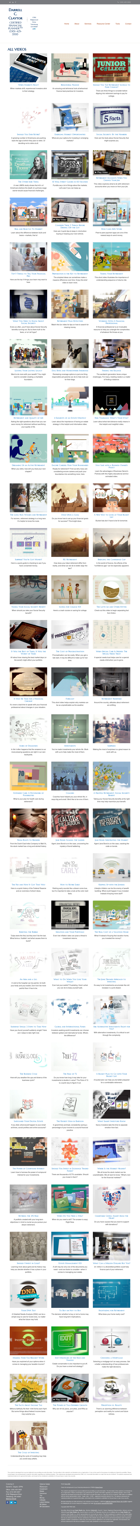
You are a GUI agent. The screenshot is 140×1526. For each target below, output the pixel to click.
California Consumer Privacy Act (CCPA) (116, 1501)
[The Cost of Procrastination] (70, 634)
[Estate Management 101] (70, 1246)
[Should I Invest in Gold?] (28, 1246)
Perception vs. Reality (111, 1405)
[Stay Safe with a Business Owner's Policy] (111, 448)
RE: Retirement (70, 559)
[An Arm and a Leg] (28, 962)
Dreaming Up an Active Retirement (28, 465)
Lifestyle (42, 1500)
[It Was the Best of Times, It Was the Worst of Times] (28, 634)
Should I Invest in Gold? (28, 1263)
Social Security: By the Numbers (111, 134)
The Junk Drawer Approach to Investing (111, 980)
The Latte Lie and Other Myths (112, 607)
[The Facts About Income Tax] (28, 1388)
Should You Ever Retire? (28, 134)
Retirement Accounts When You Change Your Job (111, 179)
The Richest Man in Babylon (70, 1121)
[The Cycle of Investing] (28, 1435)
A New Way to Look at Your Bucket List (111, 515)
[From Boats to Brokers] (28, 823)
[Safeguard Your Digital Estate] (28, 1104)
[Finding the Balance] (111, 353)
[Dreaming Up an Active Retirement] (28, 448)
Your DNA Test (28, 1310)
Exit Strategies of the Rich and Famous (70, 1359)
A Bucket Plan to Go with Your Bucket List (111, 1075)
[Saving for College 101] (70, 589)
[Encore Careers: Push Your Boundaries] (70, 448)
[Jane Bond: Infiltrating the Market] (111, 823)
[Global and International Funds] (70, 1009)
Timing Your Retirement (111, 273)
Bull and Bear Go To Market (28, 229)
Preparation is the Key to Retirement (70, 273)
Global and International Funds (70, 1026)
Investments (70, 745)
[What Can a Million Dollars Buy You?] (111, 1246)
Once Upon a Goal (70, 514)
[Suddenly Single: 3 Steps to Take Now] (28, 1009)
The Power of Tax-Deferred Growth (70, 1405)
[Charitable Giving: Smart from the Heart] (111, 1199)
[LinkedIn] (13, 2)
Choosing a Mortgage (112, 1358)
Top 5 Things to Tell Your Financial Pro (28, 274)
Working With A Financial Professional (111, 322)
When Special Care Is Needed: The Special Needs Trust (111, 652)
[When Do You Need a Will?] (70, 1199)
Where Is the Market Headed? (111, 1168)
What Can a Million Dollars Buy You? (111, 1263)
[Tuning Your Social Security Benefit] (28, 589)
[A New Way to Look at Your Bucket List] (111, 497)
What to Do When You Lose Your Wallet (70, 980)
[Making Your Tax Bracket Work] (28, 1340)
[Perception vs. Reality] (111, 1388)
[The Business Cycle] (28, 1056)
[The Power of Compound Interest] (28, 1151)
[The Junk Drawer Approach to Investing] (111, 962)
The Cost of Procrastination (70, 651)
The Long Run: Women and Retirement (28, 514)
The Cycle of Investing (28, 1452)
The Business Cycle (28, 1074)
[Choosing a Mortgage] (111, 1340)
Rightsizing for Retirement (112, 1310)
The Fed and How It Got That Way (28, 884)
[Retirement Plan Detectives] (70, 304)
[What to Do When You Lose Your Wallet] (70, 962)
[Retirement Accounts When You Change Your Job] (111, 162)
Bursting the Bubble (28, 932)
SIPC (96, 1510)
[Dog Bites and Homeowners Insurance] (70, 353)
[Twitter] (10, 2)
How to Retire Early (70, 884)
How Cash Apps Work (111, 229)
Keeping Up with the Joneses (112, 884)
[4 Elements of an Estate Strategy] (70, 401)
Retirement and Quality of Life (28, 418)
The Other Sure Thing (28, 181)
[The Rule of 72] (70, 1056)
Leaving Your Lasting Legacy (28, 370)
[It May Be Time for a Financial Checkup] (28, 681)
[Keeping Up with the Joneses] (111, 867)
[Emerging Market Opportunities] (70, 117)
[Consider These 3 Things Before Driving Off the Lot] (70, 210)
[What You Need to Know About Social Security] (28, 304)
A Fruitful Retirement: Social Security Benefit (112, 794)
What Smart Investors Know (111, 1121)
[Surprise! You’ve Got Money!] (28, 542)
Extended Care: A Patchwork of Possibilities (28, 794)
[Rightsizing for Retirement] (111, 1293)
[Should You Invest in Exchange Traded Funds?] (70, 1151)
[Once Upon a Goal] (70, 497)
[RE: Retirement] (70, 542)
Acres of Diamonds (28, 745)
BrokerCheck (99, 1487)
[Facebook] (15, 2)
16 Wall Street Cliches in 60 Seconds (70, 181)
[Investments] (70, 728)
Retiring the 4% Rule (28, 1216)
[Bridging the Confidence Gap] (111, 542)
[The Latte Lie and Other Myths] (111, 589)
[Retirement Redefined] (111, 681)
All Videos (43, 1504)
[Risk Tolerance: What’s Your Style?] (111, 401)
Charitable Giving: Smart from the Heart (111, 1217)
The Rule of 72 (70, 1074)
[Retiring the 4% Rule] (28, 1199)
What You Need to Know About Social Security (28, 322)
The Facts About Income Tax (28, 1405)
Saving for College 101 (70, 607)
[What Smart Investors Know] (111, 1104)
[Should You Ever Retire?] (28, 117)
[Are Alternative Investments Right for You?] (111, 1009)
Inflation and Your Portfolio (70, 932)
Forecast (70, 698)
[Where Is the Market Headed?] (111, 1151)
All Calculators (45, 1506)
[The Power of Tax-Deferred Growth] (70, 1388)
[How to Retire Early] (70, 867)
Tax (41, 1495)
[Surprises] (111, 728)
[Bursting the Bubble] (28, 915)
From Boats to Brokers (28, 840)
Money (42, 1498)
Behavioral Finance (70, 85)
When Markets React (28, 85)
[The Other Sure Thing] (28, 164)
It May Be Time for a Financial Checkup (28, 699)
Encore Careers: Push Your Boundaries (70, 465)
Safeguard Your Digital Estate (28, 1121)
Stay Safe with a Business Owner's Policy (112, 466)
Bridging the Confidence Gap (111, 559)
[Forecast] (70, 681)
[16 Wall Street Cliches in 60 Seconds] (70, 164)
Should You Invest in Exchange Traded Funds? (70, 1169)
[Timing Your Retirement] (111, 256)
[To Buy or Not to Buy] (70, 1293)
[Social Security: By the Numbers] (111, 117)
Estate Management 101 (70, 1263)
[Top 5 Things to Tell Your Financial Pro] (28, 256)
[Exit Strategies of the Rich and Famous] (70, 1340)
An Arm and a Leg (28, 979)
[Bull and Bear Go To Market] (28, 212)
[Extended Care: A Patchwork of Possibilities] (28, 776)
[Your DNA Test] (28, 1293)
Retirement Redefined (112, 698)
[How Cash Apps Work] (111, 212)
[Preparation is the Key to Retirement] (70, 256)
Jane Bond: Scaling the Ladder (70, 840)
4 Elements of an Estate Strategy (70, 418)
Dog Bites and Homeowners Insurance (70, 370)
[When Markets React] (28, 67)
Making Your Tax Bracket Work (28, 1358)
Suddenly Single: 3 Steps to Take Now (28, 1026)
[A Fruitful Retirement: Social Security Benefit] (111, 776)
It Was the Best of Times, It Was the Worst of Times (28, 652)
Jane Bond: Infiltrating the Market (111, 840)
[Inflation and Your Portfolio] (70, 915)
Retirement (43, 1487)
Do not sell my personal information (103, 1503)
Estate (42, 1491)
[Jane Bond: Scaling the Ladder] (70, 823)
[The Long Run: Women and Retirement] (28, 497)
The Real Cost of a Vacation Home (112, 932)
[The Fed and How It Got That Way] (28, 867)
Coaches (70, 793)
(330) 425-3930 (125, 2)
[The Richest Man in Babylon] (70, 1104)
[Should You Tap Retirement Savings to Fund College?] (111, 67)
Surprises (112, 745)
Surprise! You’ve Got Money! (28, 559)
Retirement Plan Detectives (70, 321)
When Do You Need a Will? (70, 1216)
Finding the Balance (111, 370)
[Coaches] (70, 776)
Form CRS (67, 1484)
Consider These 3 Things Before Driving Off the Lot (70, 226)
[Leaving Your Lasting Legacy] (28, 353)
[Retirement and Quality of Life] (28, 401)
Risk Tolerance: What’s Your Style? (111, 418)
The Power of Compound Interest (28, 1168)
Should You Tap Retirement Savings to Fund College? (111, 86)
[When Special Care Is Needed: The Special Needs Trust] (111, 634)
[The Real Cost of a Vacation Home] (111, 915)
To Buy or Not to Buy (70, 1310)
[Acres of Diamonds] (28, 728)
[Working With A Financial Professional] (111, 304)
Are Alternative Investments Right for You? (111, 1027)
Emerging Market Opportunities (70, 134)
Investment (43, 1489)
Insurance (43, 1493)
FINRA (92, 1510)
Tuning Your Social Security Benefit (28, 607)
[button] (77, 23)
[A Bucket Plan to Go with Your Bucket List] (111, 1056)
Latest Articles (44, 1502)
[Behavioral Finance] (70, 67)
